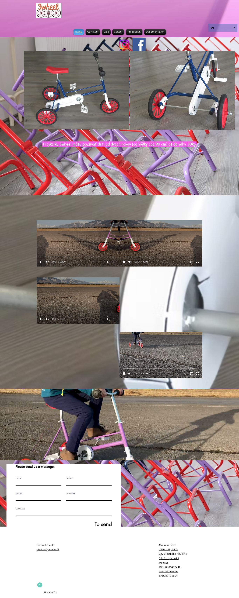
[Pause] (41, 262)
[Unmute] (47, 262)
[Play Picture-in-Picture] (109, 262)
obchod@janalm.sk (48, 549)
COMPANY (20, 509)
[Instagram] (124, 44)
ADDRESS (71, 494)
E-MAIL (70, 478)
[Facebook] (139, 44)
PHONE (19, 494)
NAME (18, 478)
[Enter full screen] (115, 262)
